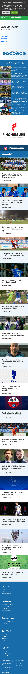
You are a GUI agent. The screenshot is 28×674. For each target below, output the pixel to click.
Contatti (4, 591)
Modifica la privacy (7, 610)
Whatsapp (5, 638)
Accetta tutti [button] (14, 12)
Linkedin (4, 640)
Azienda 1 (4, 36)
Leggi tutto (16, 9)
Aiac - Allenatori (6, 653)
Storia (3, 589)
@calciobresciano (16, 147)
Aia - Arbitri (5, 655)
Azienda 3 (4, 41)
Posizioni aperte (6, 593)
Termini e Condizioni (7, 604)
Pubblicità (4, 623)
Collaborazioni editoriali (8, 621)
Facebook (4, 634)
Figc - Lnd (4, 651)
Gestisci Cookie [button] (6, 12)
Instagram (5, 636)
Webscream (7, 672)
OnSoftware (6, 670)
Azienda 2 (4, 39)
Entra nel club (5, 606)
